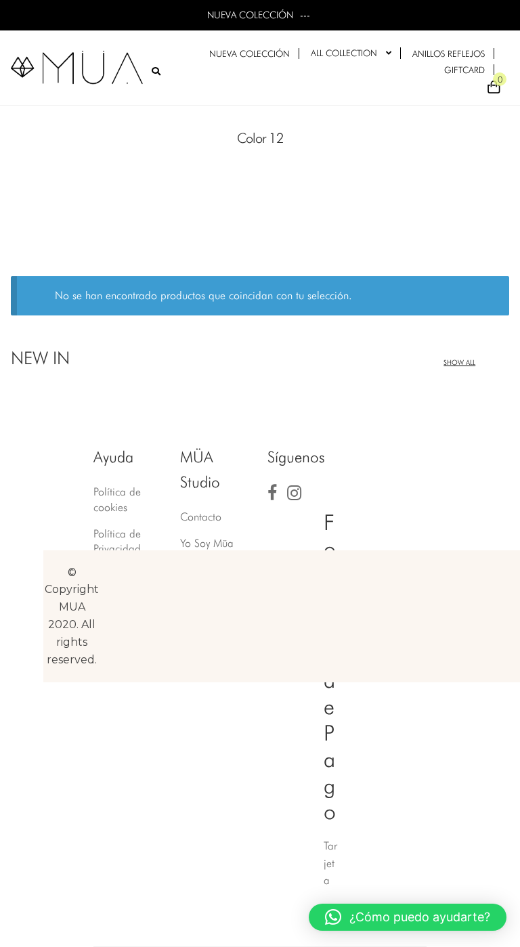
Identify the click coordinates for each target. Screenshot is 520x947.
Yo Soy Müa (207, 543)
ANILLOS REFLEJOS (448, 53)
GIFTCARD (464, 69)
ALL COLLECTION (344, 52)
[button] (407, 917)
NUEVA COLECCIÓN (249, 53)
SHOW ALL (459, 362)
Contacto (200, 516)
